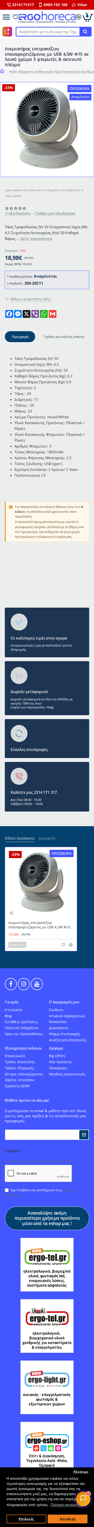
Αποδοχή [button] (67, 1519)
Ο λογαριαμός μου (64, 1002)
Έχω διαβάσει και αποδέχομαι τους (41, 1192)
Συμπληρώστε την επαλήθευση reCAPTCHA (36, 1161)
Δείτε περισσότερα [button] (36, 238)
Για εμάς (11, 1002)
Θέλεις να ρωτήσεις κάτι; (30, 299)
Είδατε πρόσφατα (19, 838)
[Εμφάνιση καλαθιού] (87, 17)
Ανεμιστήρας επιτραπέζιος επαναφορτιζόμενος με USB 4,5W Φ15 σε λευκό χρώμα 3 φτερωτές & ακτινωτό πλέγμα (39, 925)
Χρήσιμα (56, 1048)
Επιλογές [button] (26, 1519)
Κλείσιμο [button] (81, 1472)
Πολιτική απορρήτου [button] (67, 1505)
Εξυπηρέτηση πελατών (23, 1048)
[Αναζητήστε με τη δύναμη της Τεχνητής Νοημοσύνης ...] (85, 31)
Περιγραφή (20, 336)
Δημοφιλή (47, 838)
